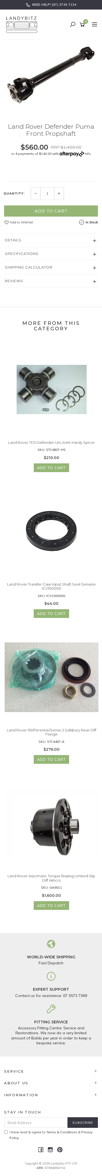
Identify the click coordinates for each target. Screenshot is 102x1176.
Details (13, 240)
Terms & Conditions (61, 1132)
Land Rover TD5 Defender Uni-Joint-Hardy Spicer (51, 442)
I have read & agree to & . (51, 1135)
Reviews (14, 281)
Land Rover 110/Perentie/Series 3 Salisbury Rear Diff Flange (51, 732)
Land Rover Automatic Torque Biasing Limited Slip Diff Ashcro (51, 878)
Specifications (22, 253)
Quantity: (14, 193)
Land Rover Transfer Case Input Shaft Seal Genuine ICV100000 (51, 586)
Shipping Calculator (28, 267)
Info (88, 154)
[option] (51, 77)
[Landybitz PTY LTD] (23, 24)
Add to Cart (51, 211)
